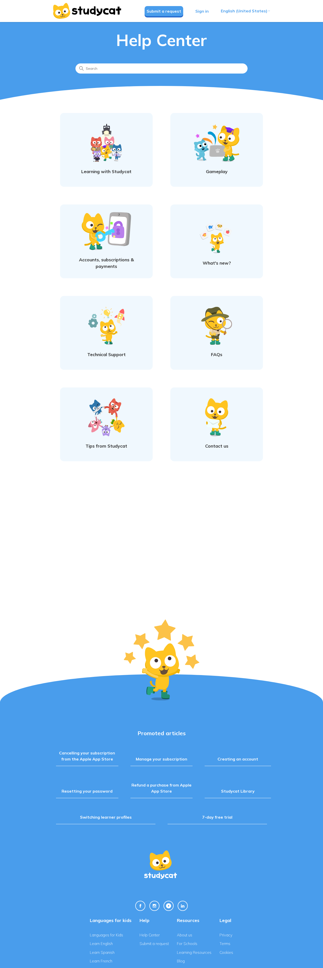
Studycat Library (238, 791)
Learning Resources (194, 952)
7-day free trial (217, 817)
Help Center (150, 935)
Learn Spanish (102, 952)
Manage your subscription (161, 759)
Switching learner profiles (106, 817)
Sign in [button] (202, 11)
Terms (225, 943)
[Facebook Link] (140, 906)
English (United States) (244, 11)
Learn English (101, 943)
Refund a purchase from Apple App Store (161, 788)
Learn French (101, 961)
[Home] (86, 11)
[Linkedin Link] (183, 906)
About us (184, 935)
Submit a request (164, 11)
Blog (181, 961)
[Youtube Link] (169, 906)
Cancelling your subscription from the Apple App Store (87, 756)
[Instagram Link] (154, 906)
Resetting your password (87, 791)
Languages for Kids (106, 935)
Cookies (226, 952)
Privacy (226, 935)
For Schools (187, 943)
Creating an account (238, 759)
